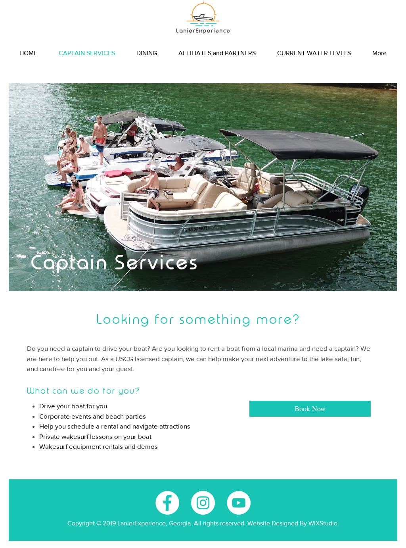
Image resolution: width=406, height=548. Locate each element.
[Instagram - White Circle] (203, 503)
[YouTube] (239, 503)
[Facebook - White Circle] (167, 503)
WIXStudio (322, 523)
